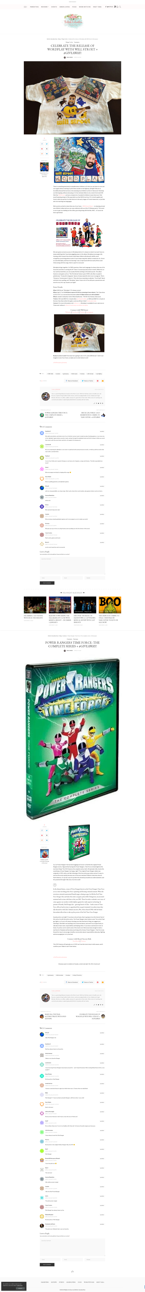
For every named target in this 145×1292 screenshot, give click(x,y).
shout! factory (77, 975)
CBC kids (50, 373)
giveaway (66, 373)
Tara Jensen (69, 57)
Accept (20, 1288)
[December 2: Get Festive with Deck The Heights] (35, 605)
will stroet (90, 373)
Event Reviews (79, 611)
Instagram (89, 312)
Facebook (75, 312)
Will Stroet (61, 195)
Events (52, 611)
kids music (74, 373)
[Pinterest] (42, 149)
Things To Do (69, 42)
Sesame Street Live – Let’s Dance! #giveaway (44, 174)
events (58, 373)
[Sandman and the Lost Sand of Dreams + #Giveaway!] (44, 853)
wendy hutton (48, 1083)
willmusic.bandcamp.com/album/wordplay (76, 305)
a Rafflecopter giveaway (60, 362)
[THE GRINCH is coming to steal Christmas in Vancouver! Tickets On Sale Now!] (110, 605)
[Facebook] (42, 144)
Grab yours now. (91, 301)
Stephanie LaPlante (50, 1224)
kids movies (60, 975)
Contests (76, 42)
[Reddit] (42, 154)
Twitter (82, 312)
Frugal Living (69, 1279)
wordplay (99, 373)
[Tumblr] (47, 149)
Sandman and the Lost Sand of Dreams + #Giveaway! (44, 861)
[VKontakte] (47, 154)
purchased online (82, 299)
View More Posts (99, 389)
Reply (102, 431)
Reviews (76, 639)
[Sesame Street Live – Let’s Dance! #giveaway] (44, 166)
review (82, 373)
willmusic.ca (77, 303)
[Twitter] (47, 144)
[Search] (120, 6)
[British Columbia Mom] (72, 22)
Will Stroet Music (88, 206)
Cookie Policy (20, 1285)
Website (68, 312)
